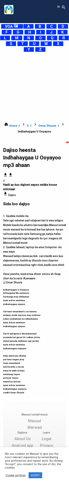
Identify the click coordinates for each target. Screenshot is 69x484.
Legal (46, 438)
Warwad (34, 427)
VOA (11, 26)
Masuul (34, 421)
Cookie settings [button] (16, 475)
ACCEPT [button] (35, 475)
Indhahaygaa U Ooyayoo (21, 339)
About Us (22, 438)
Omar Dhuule (47, 125)
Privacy (46, 445)
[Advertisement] (34, 87)
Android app (22, 445)
